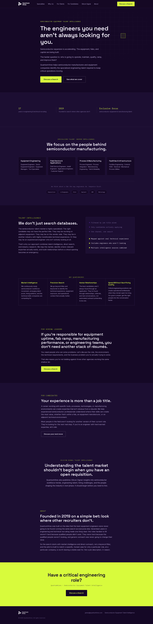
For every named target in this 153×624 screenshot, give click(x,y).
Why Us (50, 4)
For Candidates (73, 4)
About (96, 4)
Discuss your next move (53, 434)
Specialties (41, 4)
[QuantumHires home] (23, 4)
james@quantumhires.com (93, 613)
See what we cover (74, 79)
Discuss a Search (125, 4)
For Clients (60, 4)
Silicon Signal (86, 4)
